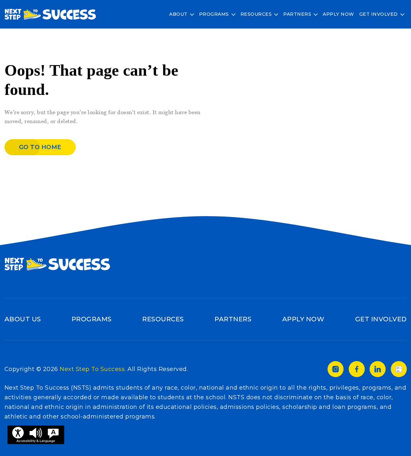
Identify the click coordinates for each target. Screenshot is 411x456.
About (178, 14)
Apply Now (338, 14)
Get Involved (378, 14)
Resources (256, 14)
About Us (22, 319)
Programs (214, 14)
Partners (297, 14)
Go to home (40, 147)
